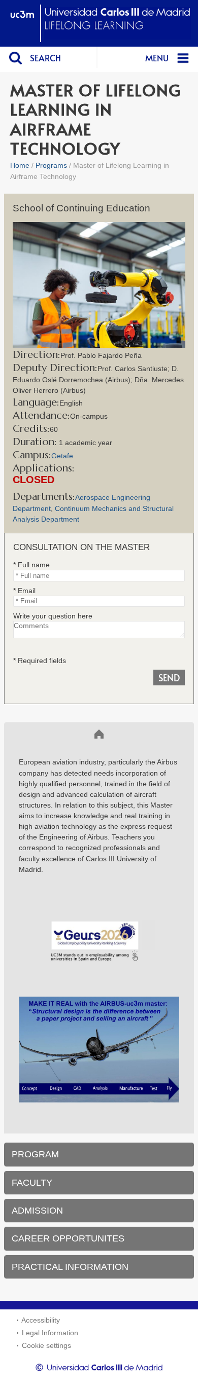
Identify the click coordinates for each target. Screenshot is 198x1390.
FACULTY (32, 1183)
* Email (24, 591)
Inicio (22, 734)
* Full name (31, 565)
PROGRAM (35, 1154)
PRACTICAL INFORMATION (70, 1267)
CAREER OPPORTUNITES (68, 1238)
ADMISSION (37, 1210)
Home (19, 165)
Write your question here (52, 616)
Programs (51, 165)
